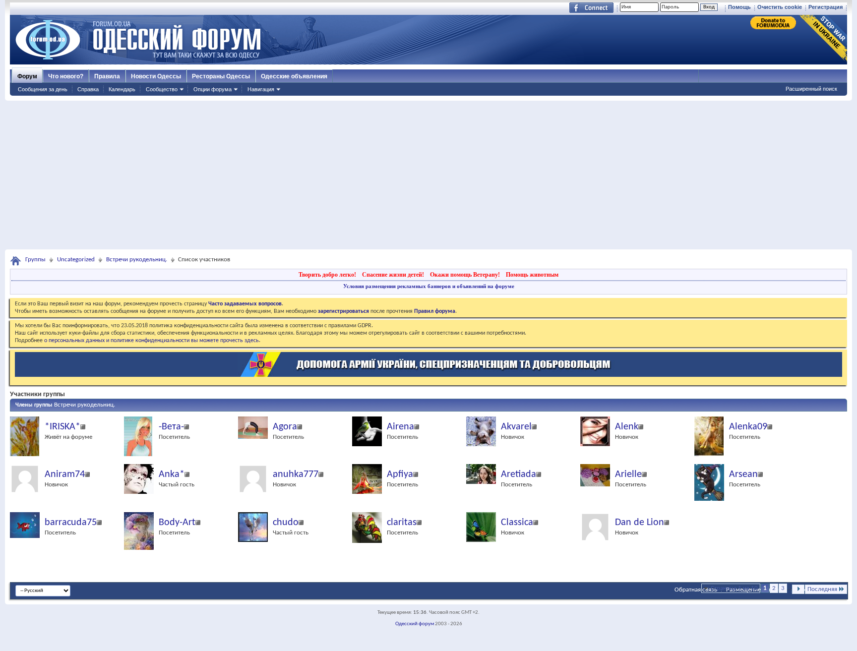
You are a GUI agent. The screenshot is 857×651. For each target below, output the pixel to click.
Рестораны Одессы (221, 76)
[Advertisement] (428, 175)
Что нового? (65, 76)
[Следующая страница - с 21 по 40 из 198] (798, 589)
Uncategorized (76, 259)
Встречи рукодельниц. (136, 259)
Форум (27, 76)
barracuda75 (71, 523)
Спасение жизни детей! (393, 274)
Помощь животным (532, 274)
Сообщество (162, 89)
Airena (400, 427)
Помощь (739, 7)
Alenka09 (748, 427)
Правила (107, 76)
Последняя (822, 589)
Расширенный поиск (811, 89)
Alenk (626, 427)
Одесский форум (414, 624)
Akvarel (516, 427)
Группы (35, 259)
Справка (88, 89)
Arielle (628, 474)
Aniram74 (65, 474)
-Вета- (171, 427)
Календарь (122, 89)
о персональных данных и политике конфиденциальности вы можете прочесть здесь (151, 341)
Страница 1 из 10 (734, 588)
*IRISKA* (62, 427)
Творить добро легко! (327, 274)
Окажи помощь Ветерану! (465, 274)
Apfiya (400, 474)
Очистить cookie (779, 7)
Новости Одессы (156, 76)
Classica (517, 523)
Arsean (743, 474)
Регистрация (825, 7)
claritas (402, 523)
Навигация (260, 89)
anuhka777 (295, 474)
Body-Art (177, 523)
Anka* (171, 474)
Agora (285, 427)
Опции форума (212, 89)
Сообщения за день (42, 89)
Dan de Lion (639, 523)
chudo (286, 523)
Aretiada (518, 474)
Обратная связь (695, 590)
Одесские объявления (294, 76)
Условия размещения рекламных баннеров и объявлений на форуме (428, 286)
